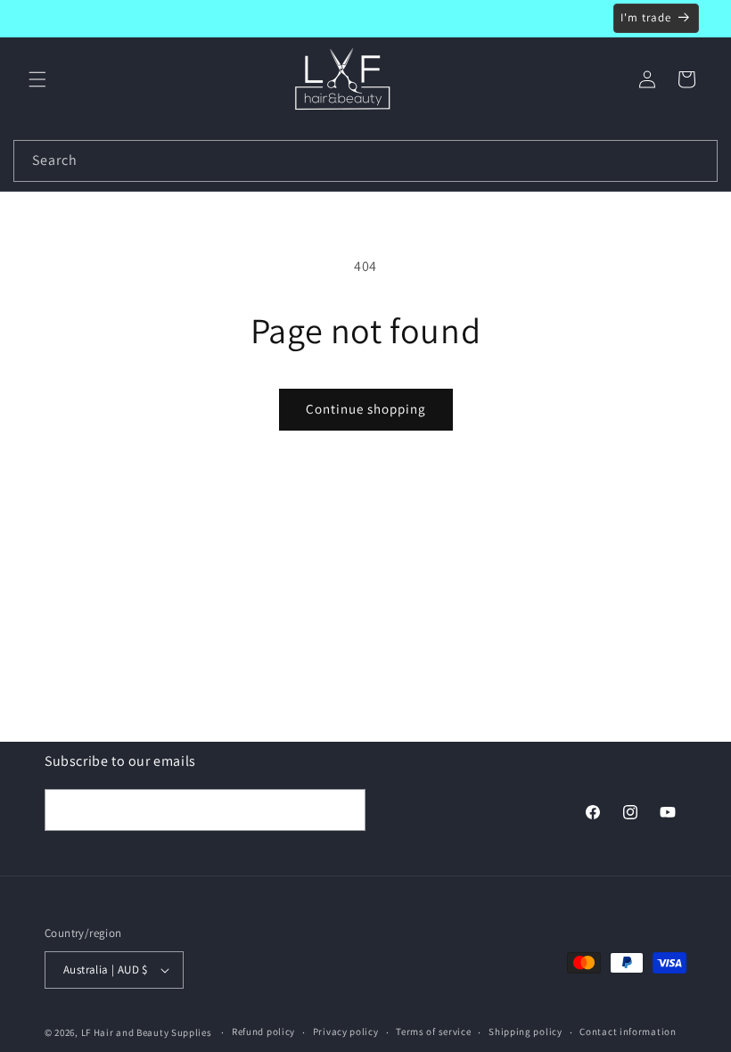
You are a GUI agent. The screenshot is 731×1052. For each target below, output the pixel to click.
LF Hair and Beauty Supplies (146, 1032)
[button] (37, 79)
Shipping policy (526, 1031)
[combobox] (365, 161)
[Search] (697, 160)
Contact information (627, 1031)
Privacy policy (346, 1031)
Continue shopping (366, 408)
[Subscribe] (345, 810)
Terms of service (433, 1031)
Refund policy (263, 1031)
